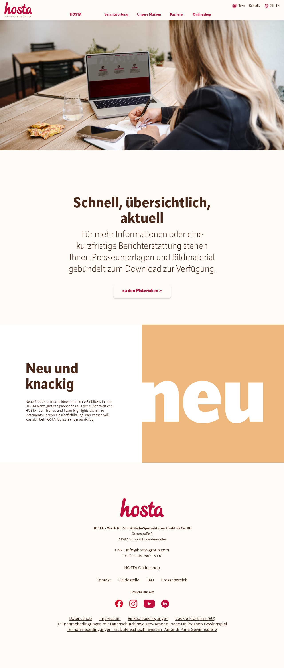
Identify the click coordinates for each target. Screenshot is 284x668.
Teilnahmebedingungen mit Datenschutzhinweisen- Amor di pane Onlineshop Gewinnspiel (142, 623)
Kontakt (254, 5)
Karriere (176, 14)
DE (272, 5)
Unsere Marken (149, 14)
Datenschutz (80, 618)
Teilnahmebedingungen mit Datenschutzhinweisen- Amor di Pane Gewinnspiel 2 (142, 629)
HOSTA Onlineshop (142, 567)
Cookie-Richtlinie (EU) (195, 618)
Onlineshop (202, 14)
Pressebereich (174, 580)
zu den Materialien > (142, 291)
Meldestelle (128, 580)
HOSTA (75, 14)
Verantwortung (116, 14)
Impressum (110, 618)
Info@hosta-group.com (147, 550)
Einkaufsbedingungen (148, 618)
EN (278, 5)
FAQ (150, 580)
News (241, 5)
